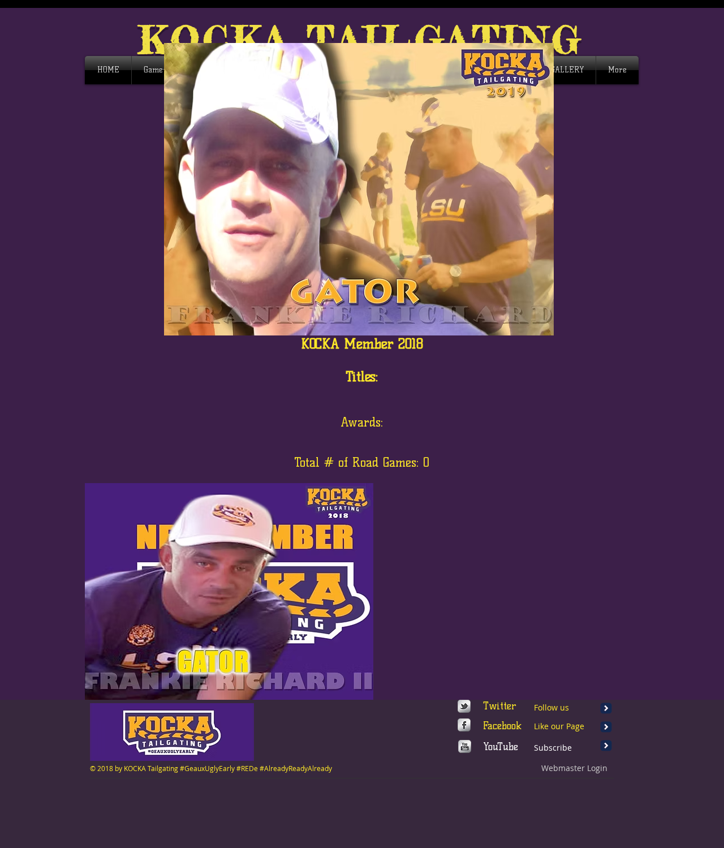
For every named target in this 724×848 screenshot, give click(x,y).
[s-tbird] (464, 706)
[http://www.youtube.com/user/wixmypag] (464, 746)
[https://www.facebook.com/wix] (464, 724)
